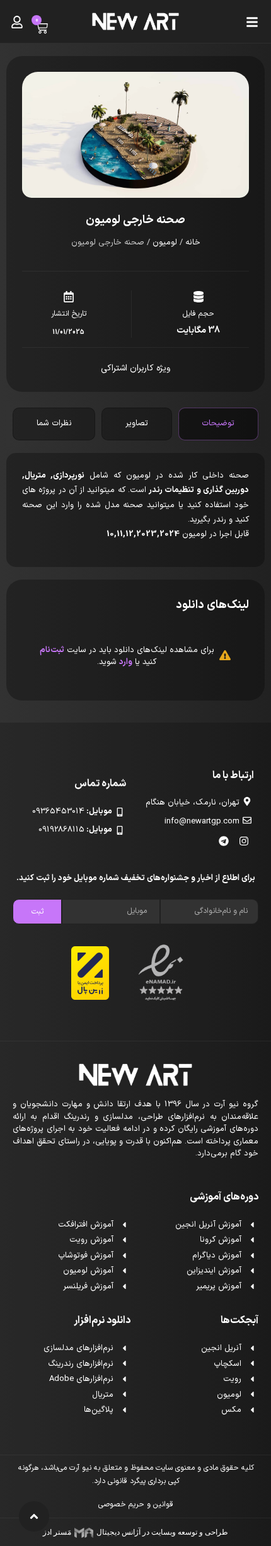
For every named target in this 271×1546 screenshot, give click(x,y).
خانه (192, 242)
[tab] (218, 424)
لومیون (165, 242)
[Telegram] (224, 841)
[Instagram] (244, 841)
